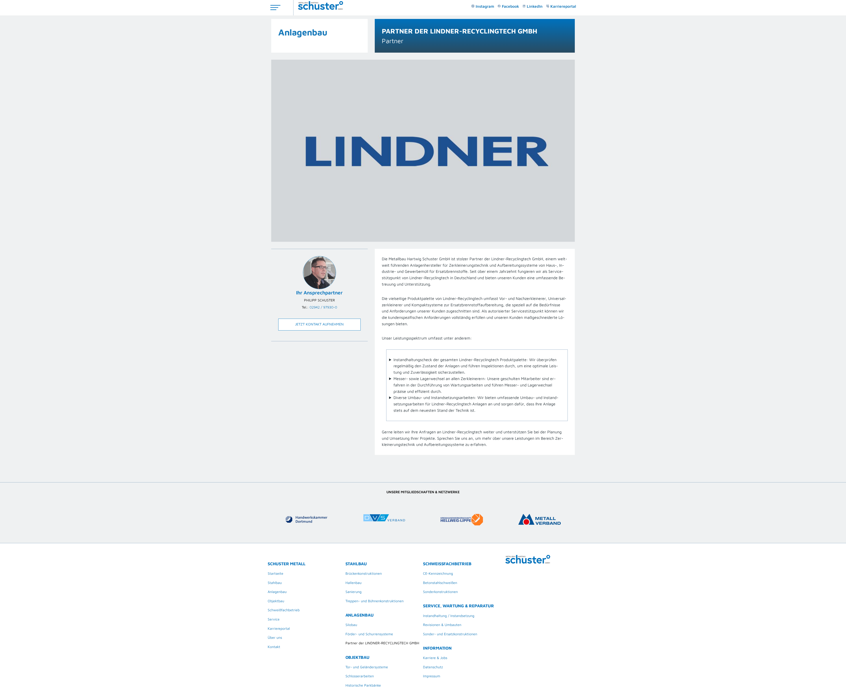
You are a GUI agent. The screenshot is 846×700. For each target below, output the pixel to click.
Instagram (484, 6)
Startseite (275, 573)
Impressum (431, 676)
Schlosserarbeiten (359, 676)
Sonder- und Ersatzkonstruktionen (450, 634)
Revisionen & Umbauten (442, 625)
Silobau (351, 625)
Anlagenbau (302, 32)
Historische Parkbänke (363, 685)
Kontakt (274, 647)
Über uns (275, 637)
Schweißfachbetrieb (284, 610)
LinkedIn (534, 6)
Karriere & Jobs (435, 658)
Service (274, 619)
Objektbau (276, 601)
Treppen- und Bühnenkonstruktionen (374, 601)
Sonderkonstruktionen (440, 592)
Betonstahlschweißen (440, 583)
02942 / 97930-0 (323, 307)
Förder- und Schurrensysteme (369, 634)
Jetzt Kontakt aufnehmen (319, 324)
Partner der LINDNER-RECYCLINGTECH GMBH (382, 643)
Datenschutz (433, 667)
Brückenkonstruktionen (363, 573)
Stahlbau (275, 583)
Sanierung (353, 592)
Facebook (510, 6)
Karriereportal (562, 6)
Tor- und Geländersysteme (366, 667)
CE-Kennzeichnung (438, 573)
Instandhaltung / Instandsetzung (448, 616)
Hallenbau (353, 583)
